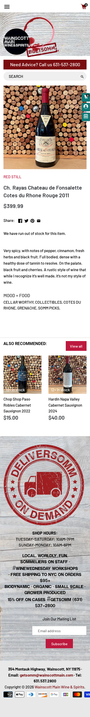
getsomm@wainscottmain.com (46, 675)
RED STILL (12, 176)
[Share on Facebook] (20, 219)
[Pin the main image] (32, 219)
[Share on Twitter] (26, 219)
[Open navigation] (6, 6)
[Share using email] (39, 219)
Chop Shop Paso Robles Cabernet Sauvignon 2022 (17, 405)
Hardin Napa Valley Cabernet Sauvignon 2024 (65, 405)
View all (76, 346)
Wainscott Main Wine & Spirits (59, 686)
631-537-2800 (66, 64)
